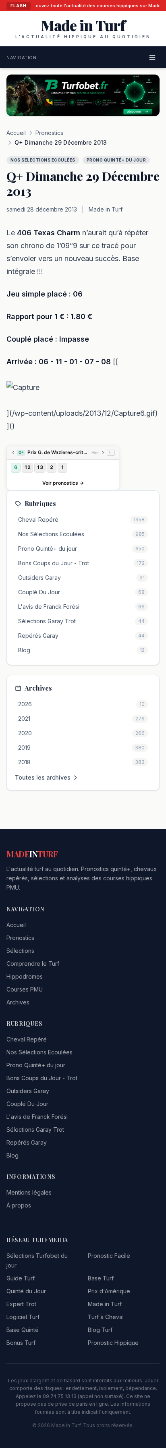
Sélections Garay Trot (35, 1129)
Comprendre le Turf (32, 963)
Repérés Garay (26, 1142)
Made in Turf (105, 1304)
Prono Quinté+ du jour (35, 1065)
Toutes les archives (43, 777)
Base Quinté (22, 1329)
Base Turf (101, 1278)
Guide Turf (20, 1278)
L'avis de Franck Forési (37, 1116)
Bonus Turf (20, 1342)
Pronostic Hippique (113, 1342)
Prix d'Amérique (109, 1291)
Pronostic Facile (109, 1255)
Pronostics (49, 132)
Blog (12, 1155)
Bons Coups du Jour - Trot (41, 1078)
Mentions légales (29, 1192)
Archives (17, 1002)
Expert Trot (21, 1304)
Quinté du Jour (26, 1291)
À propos (18, 1205)
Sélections (20, 950)
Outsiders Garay (27, 1090)
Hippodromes (24, 976)
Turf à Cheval (106, 1316)
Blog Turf (100, 1329)
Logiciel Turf (22, 1316)
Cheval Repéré (26, 1039)
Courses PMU (24, 989)
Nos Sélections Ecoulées (39, 1052)
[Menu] (152, 57)
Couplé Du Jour (27, 1103)
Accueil (16, 132)
